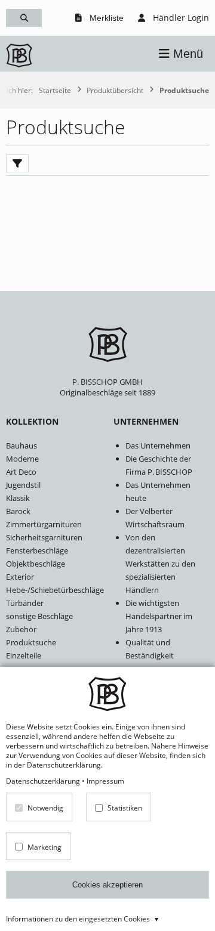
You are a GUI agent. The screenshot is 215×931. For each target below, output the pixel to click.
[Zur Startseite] (19, 57)
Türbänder (25, 603)
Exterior (20, 576)
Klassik (18, 498)
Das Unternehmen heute (158, 491)
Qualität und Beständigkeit (149, 649)
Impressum (105, 780)
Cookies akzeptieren (107, 884)
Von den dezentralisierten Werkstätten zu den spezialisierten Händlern (160, 563)
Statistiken (125, 807)
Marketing (44, 846)
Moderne (22, 458)
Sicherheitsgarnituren (44, 537)
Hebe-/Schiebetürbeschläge (54, 589)
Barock (18, 511)
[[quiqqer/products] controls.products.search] (24, 18)
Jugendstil (23, 485)
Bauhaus (21, 445)
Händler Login (179, 17)
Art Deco (21, 471)
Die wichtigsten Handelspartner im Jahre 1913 (158, 616)
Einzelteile (23, 655)
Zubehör (21, 629)
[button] (181, 54)
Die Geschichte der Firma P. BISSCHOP (158, 465)
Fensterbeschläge (37, 550)
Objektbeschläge (35, 563)
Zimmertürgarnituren (44, 524)
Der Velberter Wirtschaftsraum (155, 518)
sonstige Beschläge (39, 616)
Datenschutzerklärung (43, 780)
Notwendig (45, 807)
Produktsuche (31, 642)
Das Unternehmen (158, 445)
